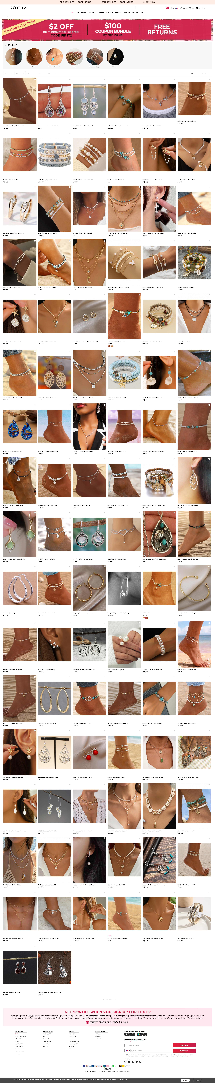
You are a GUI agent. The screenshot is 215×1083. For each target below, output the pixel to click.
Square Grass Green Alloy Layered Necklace (153, 777)
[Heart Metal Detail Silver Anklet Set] (54, 534)
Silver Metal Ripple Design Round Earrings (13, 613)
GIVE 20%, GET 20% (19, 1051)
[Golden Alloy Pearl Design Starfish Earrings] (20, 752)
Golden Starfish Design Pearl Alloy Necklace (153, 938)
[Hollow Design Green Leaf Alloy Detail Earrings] (20, 534)
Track (192, 8)
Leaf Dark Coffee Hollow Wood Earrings (47, 397)
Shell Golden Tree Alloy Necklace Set (116, 884)
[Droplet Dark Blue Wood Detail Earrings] (20, 426)
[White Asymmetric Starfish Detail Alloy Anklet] (54, 480)
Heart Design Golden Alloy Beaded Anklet (13, 723)
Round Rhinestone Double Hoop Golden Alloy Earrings (85, 341)
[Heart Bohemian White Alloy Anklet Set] (124, 426)
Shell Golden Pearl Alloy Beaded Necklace (82, 831)
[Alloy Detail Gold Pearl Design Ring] (124, 644)
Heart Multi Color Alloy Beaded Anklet (82, 723)
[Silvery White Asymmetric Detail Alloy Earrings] (124, 588)
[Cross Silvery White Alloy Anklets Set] (89, 480)
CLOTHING (126, 13)
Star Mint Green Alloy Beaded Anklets (186, 723)
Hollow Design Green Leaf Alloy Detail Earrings (14, 559)
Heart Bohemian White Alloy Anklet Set (117, 451)
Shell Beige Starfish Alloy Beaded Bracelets (153, 287)
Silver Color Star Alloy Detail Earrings (46, 669)
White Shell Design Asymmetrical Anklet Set (118, 505)
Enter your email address (132, 1045)
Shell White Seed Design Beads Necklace (152, 831)
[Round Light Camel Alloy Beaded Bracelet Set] (159, 316)
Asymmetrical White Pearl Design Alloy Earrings (84, 884)
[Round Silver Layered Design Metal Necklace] (89, 372)
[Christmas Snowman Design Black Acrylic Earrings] (54, 967)
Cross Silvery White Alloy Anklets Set (81, 505)
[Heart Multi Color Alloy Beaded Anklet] (89, 698)
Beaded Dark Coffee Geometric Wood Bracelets (154, 505)
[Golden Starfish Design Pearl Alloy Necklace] (159, 913)
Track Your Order (19, 1044)
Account (184, 8)
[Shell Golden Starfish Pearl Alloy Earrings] (159, 154)
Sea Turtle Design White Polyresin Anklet (187, 451)
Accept (185, 1080)
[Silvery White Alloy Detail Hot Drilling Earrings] (89, 100)
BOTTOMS (118, 13)
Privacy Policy (98, 1036)
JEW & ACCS (135, 13)
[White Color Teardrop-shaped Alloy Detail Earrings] (20, 806)
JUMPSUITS (109, 13)
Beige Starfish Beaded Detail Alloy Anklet (12, 669)
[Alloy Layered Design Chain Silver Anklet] (20, 372)
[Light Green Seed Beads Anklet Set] (20, 154)
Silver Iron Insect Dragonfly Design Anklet (117, 938)
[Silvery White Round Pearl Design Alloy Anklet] (159, 426)
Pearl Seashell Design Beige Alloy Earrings (152, 397)
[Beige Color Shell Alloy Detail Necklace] (20, 859)
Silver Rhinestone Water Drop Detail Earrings (48, 125)
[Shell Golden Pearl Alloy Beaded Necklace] (89, 806)
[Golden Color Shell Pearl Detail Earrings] (20, 316)
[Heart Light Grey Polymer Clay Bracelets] (54, 154)
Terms (182, 1056)
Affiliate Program (73, 1036)
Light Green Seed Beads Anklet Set (11, 179)
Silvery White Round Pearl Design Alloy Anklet (153, 451)
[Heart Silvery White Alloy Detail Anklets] (194, 644)
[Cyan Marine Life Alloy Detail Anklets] (194, 806)
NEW (72, 13)
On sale (206, 73)
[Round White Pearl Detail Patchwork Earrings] (159, 208)
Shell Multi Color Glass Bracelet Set (186, 287)
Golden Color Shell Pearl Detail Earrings (12, 341)
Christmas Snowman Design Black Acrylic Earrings (49, 992)
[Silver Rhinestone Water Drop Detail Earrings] (54, 100)
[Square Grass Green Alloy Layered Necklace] (159, 752)
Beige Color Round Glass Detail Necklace (47, 341)
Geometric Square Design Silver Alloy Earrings (83, 669)
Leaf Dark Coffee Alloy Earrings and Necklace (188, 777)
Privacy (186, 1056)
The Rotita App (72, 1046)
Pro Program (72, 1038)
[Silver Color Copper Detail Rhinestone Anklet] (54, 913)
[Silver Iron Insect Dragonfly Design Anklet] (124, 913)
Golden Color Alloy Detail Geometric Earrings (83, 938)
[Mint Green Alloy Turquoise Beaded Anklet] (194, 372)
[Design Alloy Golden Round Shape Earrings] (89, 588)
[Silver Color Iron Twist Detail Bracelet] (20, 262)
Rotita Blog (71, 1049)
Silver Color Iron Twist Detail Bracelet (11, 287)
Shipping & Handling (19, 1038)
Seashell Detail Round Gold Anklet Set (47, 613)
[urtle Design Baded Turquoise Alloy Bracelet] (124, 100)
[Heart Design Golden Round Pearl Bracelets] (89, 154)
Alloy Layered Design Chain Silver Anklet (12, 397)
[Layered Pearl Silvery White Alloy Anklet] (194, 208)
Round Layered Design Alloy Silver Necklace (83, 233)
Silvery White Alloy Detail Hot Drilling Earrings (83, 125)
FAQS (16, 1033)
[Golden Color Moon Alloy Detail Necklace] (89, 262)
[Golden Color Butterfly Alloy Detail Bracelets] (124, 262)
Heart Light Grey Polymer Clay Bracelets (47, 179)
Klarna (44, 1036)
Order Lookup (18, 1054)
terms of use (118, 1071)
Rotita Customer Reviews (21, 1049)
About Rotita (72, 1033)
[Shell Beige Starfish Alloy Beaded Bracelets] (159, 262)
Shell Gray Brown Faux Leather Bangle (186, 938)
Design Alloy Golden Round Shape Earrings (83, 613)
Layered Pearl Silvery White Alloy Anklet (187, 233)
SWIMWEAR (92, 13)
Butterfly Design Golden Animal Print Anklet (118, 723)
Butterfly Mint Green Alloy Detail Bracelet (152, 723)
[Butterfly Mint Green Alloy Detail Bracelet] (159, 698)
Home (4, 17)
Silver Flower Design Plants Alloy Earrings (47, 831)
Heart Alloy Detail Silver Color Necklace (187, 341)
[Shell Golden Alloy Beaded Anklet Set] (124, 752)
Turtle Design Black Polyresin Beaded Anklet (188, 559)
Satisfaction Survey (73, 1044)
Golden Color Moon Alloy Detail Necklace (82, 287)
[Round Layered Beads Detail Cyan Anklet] (54, 262)
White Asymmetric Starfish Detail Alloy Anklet (48, 505)
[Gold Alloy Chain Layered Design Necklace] (20, 913)
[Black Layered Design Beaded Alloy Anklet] (20, 480)
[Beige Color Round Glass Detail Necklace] (54, 316)
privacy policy (126, 1071)
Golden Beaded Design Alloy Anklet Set (187, 121)
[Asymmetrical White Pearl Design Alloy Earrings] (89, 859)
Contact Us (45, 1046)
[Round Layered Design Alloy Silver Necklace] (89, 208)
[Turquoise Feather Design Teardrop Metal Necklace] (159, 534)
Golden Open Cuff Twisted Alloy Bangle (187, 613)
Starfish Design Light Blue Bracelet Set (117, 397)
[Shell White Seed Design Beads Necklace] (159, 806)
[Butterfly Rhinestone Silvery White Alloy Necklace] (159, 100)
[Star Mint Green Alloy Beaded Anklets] (194, 698)
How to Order (46, 1038)
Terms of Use (98, 1033)
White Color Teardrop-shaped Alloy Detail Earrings (14, 831)
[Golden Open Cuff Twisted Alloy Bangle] (194, 588)
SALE (142, 13)
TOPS (77, 13)
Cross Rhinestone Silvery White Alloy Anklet (13, 125)
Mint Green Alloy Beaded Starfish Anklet (152, 613)
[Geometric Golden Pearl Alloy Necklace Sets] (124, 806)
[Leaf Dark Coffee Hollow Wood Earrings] (54, 372)
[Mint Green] (112, 346)
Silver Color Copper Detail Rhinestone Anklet (48, 938)
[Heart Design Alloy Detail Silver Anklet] (124, 534)
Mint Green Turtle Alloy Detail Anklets (186, 884)
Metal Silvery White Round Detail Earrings (82, 559)
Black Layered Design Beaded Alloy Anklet (13, 505)
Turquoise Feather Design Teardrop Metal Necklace (154, 559)
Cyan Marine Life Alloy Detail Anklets (186, 831)
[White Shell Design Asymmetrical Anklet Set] (124, 480)
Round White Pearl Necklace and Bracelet (187, 179)
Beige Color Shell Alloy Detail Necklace (12, 884)
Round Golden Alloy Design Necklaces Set (117, 233)
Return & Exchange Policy (21, 1036)
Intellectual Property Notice (101, 1038)
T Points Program (47, 1041)
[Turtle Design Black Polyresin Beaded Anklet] (194, 534)
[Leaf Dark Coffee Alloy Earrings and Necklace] (194, 752)
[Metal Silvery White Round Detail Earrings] (89, 534)
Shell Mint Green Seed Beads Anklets (116, 179)
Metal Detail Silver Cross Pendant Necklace (83, 451)
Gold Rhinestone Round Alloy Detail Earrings (13, 233)
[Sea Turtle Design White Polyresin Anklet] (194, 426)
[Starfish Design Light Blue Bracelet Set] (124, 372)
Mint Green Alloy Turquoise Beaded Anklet (187, 397)
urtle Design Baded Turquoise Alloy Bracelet (118, 125)
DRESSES (83, 13)
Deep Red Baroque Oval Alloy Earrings (12, 992)
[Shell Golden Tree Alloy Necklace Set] (124, 859)
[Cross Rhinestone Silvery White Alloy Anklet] (20, 100)
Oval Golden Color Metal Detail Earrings (47, 723)
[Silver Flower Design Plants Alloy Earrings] (54, 806)
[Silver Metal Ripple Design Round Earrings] (20, 588)
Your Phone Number (136, 1050)
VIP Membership (47, 1044)
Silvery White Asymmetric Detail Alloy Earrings (118, 613)
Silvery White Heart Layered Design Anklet (48, 451)
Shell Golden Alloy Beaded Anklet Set (116, 777)
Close (197, 1080)
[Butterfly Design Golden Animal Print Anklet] (124, 698)
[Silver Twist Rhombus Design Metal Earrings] (194, 480)
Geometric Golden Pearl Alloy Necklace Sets (118, 831)
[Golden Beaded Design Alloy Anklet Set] (194, 98)
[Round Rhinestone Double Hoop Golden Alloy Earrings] (89, 316)
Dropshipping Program (74, 1041)
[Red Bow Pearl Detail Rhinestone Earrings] (89, 752)
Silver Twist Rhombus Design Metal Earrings (188, 505)
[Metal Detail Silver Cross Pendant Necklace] (89, 426)
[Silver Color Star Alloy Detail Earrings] (54, 644)
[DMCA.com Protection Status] (107, 1068)
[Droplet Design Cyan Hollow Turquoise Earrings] (159, 859)
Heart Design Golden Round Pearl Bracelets (83, 179)
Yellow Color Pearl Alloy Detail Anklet (116, 341)
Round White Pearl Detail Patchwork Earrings (153, 233)
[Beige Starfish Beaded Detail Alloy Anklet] (20, 644)
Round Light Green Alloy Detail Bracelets (47, 233)
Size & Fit (17, 1041)
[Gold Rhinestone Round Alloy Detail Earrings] (20, 208)
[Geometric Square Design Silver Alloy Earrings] (89, 644)
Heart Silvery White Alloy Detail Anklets (187, 669)
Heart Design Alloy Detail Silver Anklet (117, 559)
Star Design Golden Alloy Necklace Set (47, 884)
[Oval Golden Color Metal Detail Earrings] (54, 698)
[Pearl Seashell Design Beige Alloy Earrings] (159, 372)
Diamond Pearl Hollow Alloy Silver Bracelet (152, 669)
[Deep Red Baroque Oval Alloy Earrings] (20, 967)
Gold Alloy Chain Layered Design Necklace (13, 938)
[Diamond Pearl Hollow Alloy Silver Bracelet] (159, 644)
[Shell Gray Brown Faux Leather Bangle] (194, 913)
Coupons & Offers (19, 1046)
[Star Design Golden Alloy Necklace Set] (54, 859)
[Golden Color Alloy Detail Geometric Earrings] (89, 913)
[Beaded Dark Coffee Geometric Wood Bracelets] (159, 480)
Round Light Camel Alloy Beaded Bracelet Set (153, 341)
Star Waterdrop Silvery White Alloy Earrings (48, 777)
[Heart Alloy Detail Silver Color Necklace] (194, 316)
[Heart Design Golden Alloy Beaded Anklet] (20, 698)
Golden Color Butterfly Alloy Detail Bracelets (118, 287)
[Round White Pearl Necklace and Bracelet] (194, 154)
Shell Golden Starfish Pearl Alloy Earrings (152, 179)
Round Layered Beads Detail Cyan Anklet (47, 287)
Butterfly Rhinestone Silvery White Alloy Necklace (154, 125)
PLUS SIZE (101, 13)
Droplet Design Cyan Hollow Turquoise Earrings (154, 884)
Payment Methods (47, 1033)
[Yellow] (109, 346)
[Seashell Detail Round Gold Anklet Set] (54, 588)
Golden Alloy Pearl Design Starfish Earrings (13, 777)
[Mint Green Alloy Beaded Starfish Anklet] (159, 588)
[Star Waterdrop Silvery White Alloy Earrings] (54, 752)
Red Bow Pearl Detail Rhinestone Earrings (82, 777)
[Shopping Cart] (205, 8)
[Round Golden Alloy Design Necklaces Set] (124, 208)
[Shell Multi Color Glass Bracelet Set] (194, 262)
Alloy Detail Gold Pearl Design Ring (116, 669)
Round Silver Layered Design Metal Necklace (83, 397)
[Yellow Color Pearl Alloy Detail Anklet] (124, 316)
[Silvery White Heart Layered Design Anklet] (54, 426)
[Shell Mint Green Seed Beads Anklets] (124, 154)
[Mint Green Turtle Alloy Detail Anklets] (194, 859)
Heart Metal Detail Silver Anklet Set (46, 559)
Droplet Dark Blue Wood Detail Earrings (12, 451)
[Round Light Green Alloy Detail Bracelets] (54, 208)
